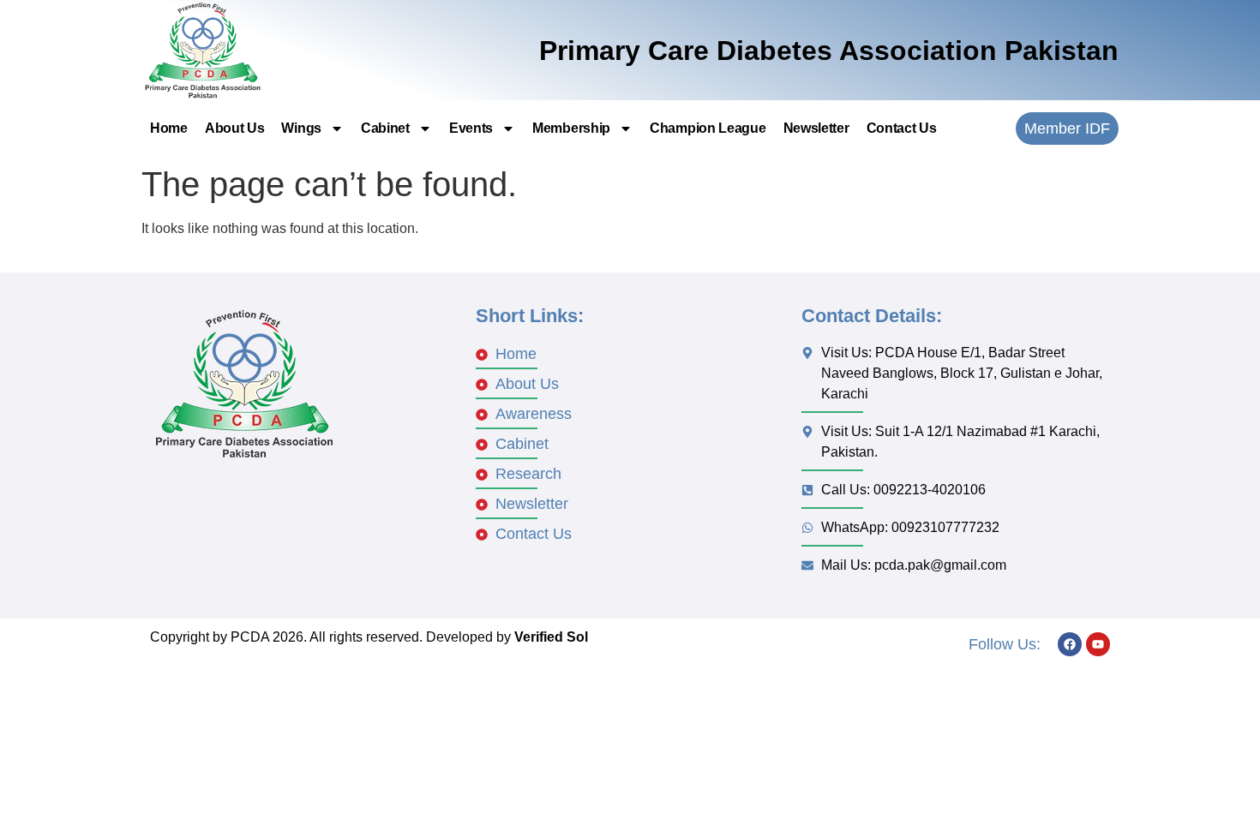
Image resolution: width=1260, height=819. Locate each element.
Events (471, 128)
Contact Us (902, 128)
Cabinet (385, 128)
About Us (235, 128)
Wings (301, 128)
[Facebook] (1070, 644)
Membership (571, 128)
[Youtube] (1098, 644)
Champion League (708, 128)
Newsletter (816, 128)
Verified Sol (551, 637)
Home (169, 128)
